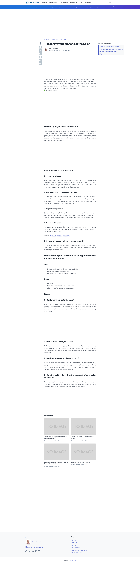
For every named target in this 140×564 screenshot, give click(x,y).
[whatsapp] (40, 53)
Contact (75, 545)
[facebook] (40, 47)
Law (81, 2)
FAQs (100, 54)
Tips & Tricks (64, 2)
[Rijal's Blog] (32, 2)
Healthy (44, 2)
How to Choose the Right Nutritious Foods (82, 437)
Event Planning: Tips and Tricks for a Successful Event (55, 437)
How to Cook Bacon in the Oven (60, 236)
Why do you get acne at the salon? (109, 46)
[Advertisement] (70, 23)
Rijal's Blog (73, 560)
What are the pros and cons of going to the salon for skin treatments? (111, 50)
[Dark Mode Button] (110, 2)
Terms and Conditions (80, 550)
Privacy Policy (77, 553)
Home (75, 540)
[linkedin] (39, 551)
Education (88, 2)
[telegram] (40, 57)
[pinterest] (40, 60)
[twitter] (40, 50)
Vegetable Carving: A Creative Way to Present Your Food (56, 463)
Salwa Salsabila (37, 542)
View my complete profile (35, 547)
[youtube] (33, 551)
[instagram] (36, 551)
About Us (76, 543)
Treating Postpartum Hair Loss (80, 462)
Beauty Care (53, 2)
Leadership (73, 2)
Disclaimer (76, 548)
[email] (40, 63)
